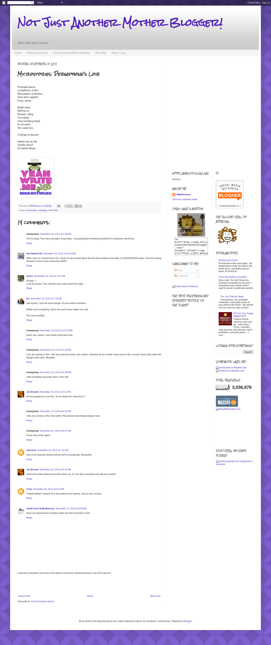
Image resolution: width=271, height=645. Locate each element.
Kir (27, 298)
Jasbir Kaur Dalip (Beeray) (40, 508)
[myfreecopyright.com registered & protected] (235, 464)
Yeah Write (53, 210)
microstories (31, 210)
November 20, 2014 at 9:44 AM (55, 469)
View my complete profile (184, 199)
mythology (42, 210)
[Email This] (66, 206)
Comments (182, 276)
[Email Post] (58, 206)
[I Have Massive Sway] (227, 406)
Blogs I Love (119, 52)
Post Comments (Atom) (42, 601)
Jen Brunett (32, 392)
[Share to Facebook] (77, 206)
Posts (180, 270)
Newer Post (24, 596)
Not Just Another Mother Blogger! (120, 22)
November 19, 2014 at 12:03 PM (56, 330)
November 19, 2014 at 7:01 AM (49, 276)
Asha (29, 489)
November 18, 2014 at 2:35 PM (55, 234)
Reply (29, 243)
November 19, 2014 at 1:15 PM (55, 350)
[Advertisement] (89, 584)
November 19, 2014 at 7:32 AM (46, 298)
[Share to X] (73, 206)
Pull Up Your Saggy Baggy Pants (243, 314)
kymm (29, 276)
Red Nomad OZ (34, 253)
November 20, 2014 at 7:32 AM (52, 450)
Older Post (155, 596)
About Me (100, 52)
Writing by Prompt (37, 52)
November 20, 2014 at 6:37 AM (55, 431)
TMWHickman (183, 194)
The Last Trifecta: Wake (232, 296)
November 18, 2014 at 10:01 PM (59, 253)
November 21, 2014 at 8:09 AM (70, 508)
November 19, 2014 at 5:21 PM (55, 392)
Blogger (188, 621)
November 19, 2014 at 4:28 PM (55, 372)
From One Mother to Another (233, 277)
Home (18, 52)
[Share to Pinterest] (80, 206)
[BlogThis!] (70, 206)
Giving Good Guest (228, 260)
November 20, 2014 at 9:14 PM (48, 489)
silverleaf (31, 450)
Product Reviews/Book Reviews (71, 52)
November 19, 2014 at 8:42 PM (55, 411)
